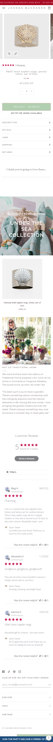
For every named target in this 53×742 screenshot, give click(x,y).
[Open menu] (6, 8)
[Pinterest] (14, 671)
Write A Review (26, 458)
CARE (5, 137)
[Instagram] (19, 671)
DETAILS (6, 130)
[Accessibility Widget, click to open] (49, 738)
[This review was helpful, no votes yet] (40, 544)
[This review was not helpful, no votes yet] (45, 544)
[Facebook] (3, 671)
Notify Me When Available (26, 113)
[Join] (47, 684)
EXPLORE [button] (7, 697)
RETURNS (7, 152)
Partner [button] (7, 714)
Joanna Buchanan (15, 728)
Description (9, 122)
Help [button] (5, 706)
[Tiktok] (9, 671)
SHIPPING (7, 145)
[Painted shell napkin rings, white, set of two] (22, 279)
